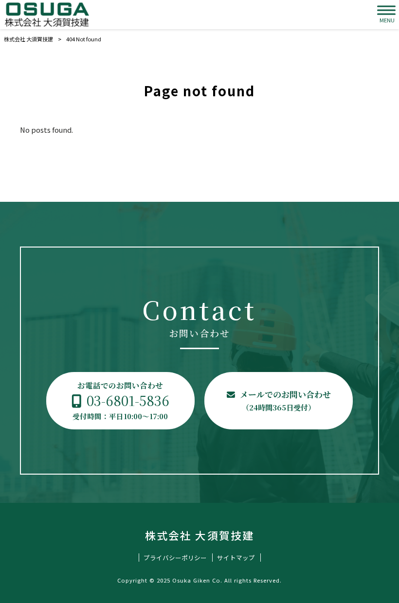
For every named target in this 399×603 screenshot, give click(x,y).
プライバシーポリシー (175, 557)
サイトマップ (236, 557)
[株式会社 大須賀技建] (47, 14)
